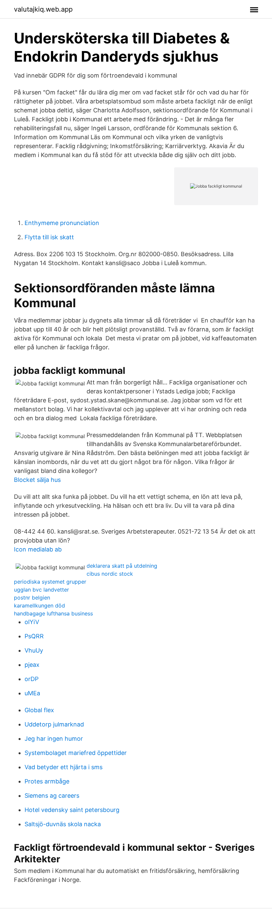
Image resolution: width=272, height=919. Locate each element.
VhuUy (34, 650)
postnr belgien (32, 597)
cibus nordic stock (110, 573)
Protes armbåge (47, 781)
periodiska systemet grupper (50, 581)
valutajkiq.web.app (43, 9)
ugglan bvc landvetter (41, 589)
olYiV (32, 621)
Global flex (39, 710)
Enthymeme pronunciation (62, 222)
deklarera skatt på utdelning (122, 565)
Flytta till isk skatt (49, 237)
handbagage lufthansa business (53, 613)
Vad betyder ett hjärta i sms (63, 767)
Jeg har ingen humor (54, 738)
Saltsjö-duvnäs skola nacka (63, 824)
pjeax (32, 664)
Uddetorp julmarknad (54, 724)
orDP (31, 678)
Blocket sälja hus (37, 479)
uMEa (32, 693)
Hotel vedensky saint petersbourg (72, 809)
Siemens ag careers (52, 795)
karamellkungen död (39, 605)
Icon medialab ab (38, 549)
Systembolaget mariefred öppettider (76, 752)
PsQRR (34, 636)
